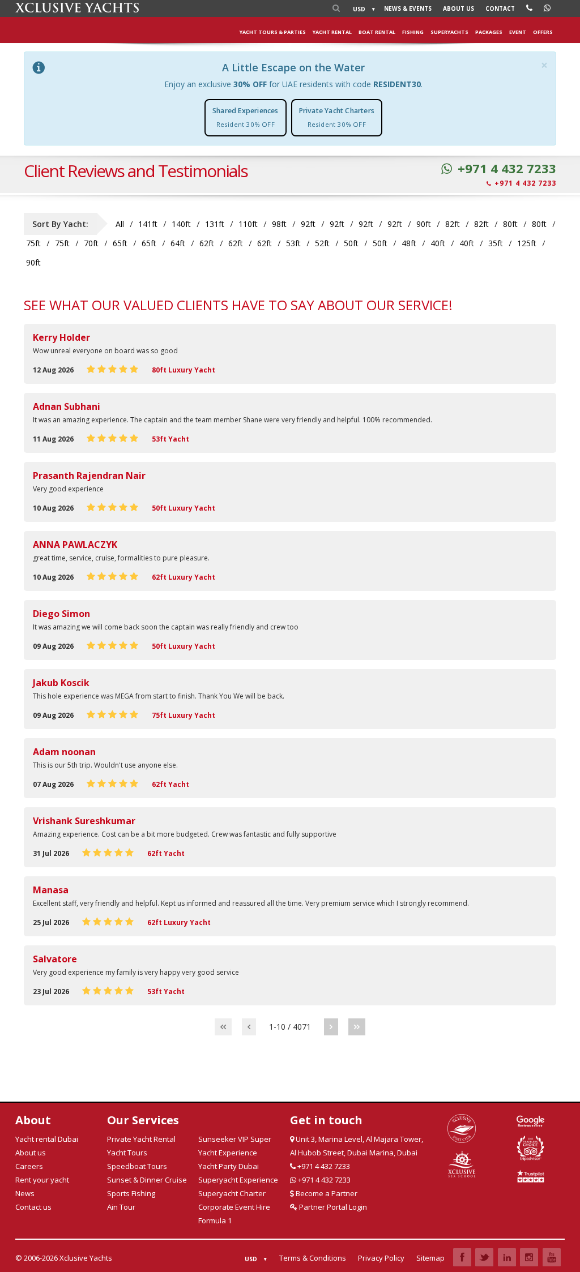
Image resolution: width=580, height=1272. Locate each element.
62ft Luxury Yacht (183, 577)
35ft (495, 243)
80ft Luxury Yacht (183, 370)
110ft (248, 224)
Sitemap (430, 1258)
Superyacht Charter (232, 1193)
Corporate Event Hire (234, 1207)
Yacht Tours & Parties (273, 32)
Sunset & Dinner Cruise (147, 1180)
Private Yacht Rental (141, 1139)
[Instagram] (529, 1257)
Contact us (33, 1207)
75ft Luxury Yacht (183, 715)
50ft (351, 243)
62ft (206, 243)
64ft (177, 243)
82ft (452, 224)
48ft (409, 243)
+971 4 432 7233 (507, 168)
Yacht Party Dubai (228, 1166)
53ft (293, 243)
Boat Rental (377, 32)
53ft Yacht (170, 439)
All (120, 224)
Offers (543, 32)
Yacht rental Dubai (46, 1139)
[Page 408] (356, 1026)
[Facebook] (462, 1257)
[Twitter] (484, 1257)
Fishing (413, 32)
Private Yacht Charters (336, 117)
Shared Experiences (245, 117)
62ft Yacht (170, 784)
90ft (423, 224)
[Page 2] (331, 1026)
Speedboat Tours (137, 1166)
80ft (510, 224)
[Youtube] (552, 1257)
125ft (526, 243)
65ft (120, 243)
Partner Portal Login (332, 1207)
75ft (33, 243)
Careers (29, 1166)
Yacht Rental (332, 32)
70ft (91, 243)
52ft (322, 243)
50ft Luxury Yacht (183, 508)
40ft (437, 243)
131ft (214, 224)
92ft (308, 224)
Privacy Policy (381, 1258)
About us (458, 8)
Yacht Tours (127, 1152)
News (408, 8)
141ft (147, 224)
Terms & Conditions (312, 1258)
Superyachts (449, 32)
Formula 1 (215, 1220)
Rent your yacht (42, 1180)
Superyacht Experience (238, 1180)
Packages (488, 32)
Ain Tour (121, 1207)
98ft (279, 224)
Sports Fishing (131, 1193)
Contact (500, 8)
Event (517, 32)
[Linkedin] (507, 1257)
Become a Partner (325, 1193)
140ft (181, 224)
